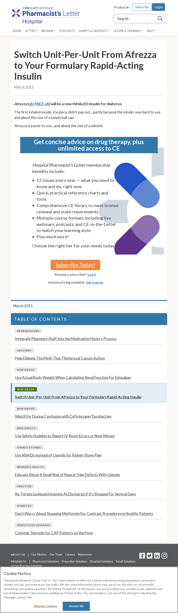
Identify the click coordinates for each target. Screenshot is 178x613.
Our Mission (39, 554)
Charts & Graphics (93, 31)
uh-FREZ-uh (39, 104)
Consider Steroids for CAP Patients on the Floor (54, 533)
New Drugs (26, 369)
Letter (30, 31)
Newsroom (85, 554)
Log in (91, 274)
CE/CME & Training (127, 31)
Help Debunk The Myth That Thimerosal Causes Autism (60, 358)
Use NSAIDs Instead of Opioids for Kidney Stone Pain (58, 455)
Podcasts (67, 31)
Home (17, 31)
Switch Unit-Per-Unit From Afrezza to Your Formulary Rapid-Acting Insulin (78, 397)
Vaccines (24, 350)
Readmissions (28, 331)
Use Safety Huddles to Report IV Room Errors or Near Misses (65, 436)
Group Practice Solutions (26, 565)
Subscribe (142, 7)
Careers (70, 554)
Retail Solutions (125, 561)
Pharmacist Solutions (46, 561)
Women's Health (30, 467)
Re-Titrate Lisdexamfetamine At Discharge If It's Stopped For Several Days (75, 494)
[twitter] (149, 557)
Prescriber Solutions (74, 561)
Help (150, 31)
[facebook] (142, 557)
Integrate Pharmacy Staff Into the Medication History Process (66, 338)
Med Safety (26, 428)
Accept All (76, 606)
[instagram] (164, 557)
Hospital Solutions (101, 561)
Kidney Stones (29, 447)
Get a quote (94, 282)
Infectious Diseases (33, 525)
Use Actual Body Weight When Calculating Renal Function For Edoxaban (73, 377)
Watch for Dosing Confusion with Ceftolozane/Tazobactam (63, 416)
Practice (24, 486)
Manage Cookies (45, 606)
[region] (89, 590)
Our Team (55, 554)
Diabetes (24, 506)
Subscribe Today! (75, 264)
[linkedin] (157, 557)
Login (158, 7)
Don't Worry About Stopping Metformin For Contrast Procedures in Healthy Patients (84, 513)
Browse (47, 31)
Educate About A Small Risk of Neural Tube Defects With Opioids (67, 474)
